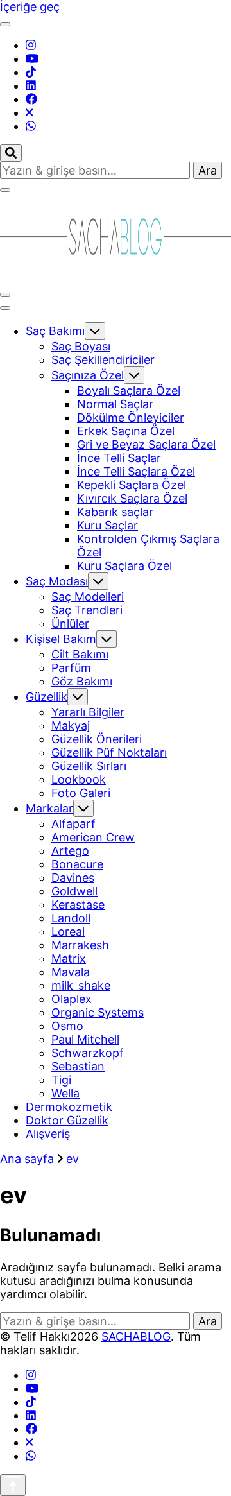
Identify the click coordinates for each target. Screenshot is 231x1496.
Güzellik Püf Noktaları (109, 752)
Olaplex (71, 999)
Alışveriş (48, 1133)
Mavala (70, 972)
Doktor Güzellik (67, 1120)
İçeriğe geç (30, 6)
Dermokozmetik (69, 1106)
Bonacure (77, 864)
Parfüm (71, 668)
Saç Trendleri (87, 610)
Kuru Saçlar (107, 525)
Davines (72, 877)
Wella (65, 1093)
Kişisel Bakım (61, 639)
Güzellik (46, 696)
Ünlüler (70, 623)
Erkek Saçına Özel (126, 431)
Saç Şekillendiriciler (103, 359)
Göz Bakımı (81, 681)
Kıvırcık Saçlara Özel (132, 498)
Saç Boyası (80, 346)
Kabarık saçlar (115, 512)
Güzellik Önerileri (96, 739)
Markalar (49, 808)
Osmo (67, 1026)
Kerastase (78, 904)
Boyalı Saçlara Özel (128, 390)
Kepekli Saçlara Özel (131, 485)
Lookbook (78, 779)
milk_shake (80, 985)
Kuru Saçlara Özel (124, 565)
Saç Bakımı (55, 331)
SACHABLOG (136, 1336)
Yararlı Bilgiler (87, 712)
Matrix (68, 958)
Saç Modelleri (87, 596)
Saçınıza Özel (87, 375)
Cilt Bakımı (79, 654)
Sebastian (78, 1066)
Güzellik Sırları (88, 766)
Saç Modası (57, 581)
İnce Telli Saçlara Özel (136, 471)
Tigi (61, 1080)
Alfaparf (73, 823)
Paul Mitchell (85, 1039)
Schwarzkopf (87, 1053)
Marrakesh (80, 945)
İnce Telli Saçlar (119, 458)
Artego (70, 850)
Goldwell (74, 891)
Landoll (70, 918)
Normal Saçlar (115, 404)
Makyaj (70, 725)
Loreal (68, 931)
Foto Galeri (80, 793)
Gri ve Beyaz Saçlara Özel (146, 444)
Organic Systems (97, 1012)
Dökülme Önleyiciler (130, 417)
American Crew (93, 837)
